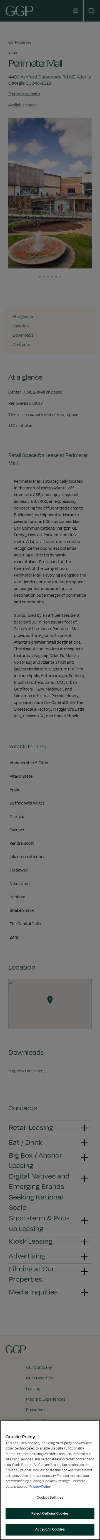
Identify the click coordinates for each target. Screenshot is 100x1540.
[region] (50, 1480)
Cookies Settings (50, 1497)
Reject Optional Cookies (50, 1513)
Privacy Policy (40, 1486)
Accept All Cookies (49, 1529)
